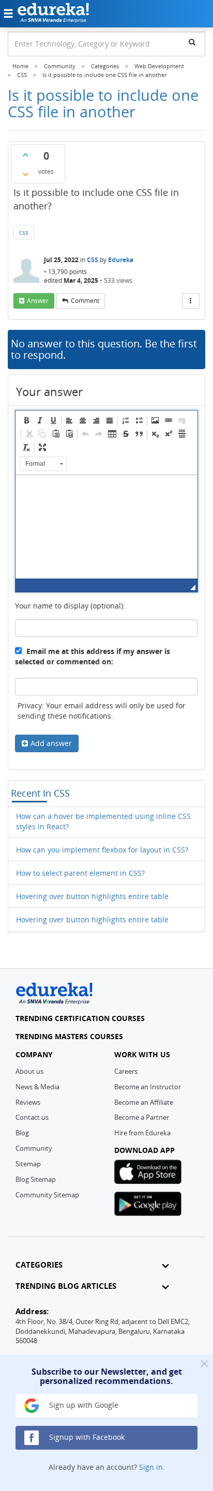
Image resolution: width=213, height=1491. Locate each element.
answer (38, 300)
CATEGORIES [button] (39, 1264)
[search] (192, 42)
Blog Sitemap (36, 1179)
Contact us (32, 1117)
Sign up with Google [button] (82, 1405)
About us (29, 1071)
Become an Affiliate (143, 1102)
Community (34, 1148)
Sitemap (28, 1163)
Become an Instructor (147, 1086)
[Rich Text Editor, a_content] (106, 527)
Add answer (51, 743)
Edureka (120, 259)
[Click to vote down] (25, 174)
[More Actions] (191, 301)
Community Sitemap (47, 1194)
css (23, 232)
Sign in (151, 1467)
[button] (26, 420)
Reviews (28, 1102)
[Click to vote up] (25, 154)
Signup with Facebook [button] (86, 1437)
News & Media (37, 1086)
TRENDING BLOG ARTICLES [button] (66, 1286)
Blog (22, 1132)
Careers (126, 1071)
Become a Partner (141, 1117)
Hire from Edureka (142, 1132)
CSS (92, 259)
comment (85, 300)
